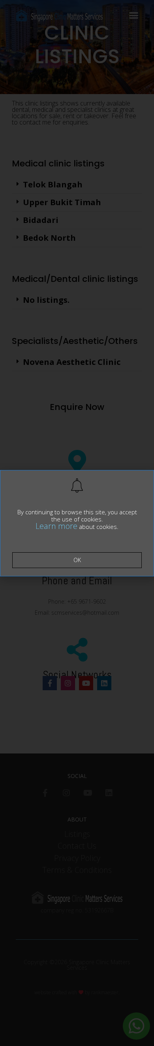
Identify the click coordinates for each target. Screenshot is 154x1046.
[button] (77, 560)
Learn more (56, 526)
